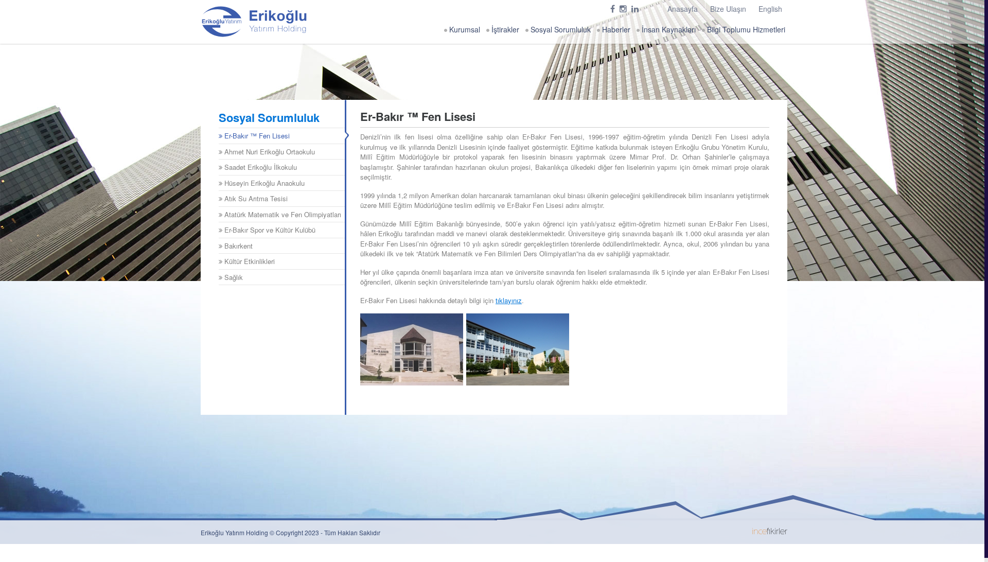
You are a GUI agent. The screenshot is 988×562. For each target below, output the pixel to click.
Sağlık (232, 277)
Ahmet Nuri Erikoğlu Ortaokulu (268, 151)
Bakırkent (237, 246)
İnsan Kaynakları (668, 29)
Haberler (615, 29)
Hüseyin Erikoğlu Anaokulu (263, 183)
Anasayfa (682, 9)
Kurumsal (463, 29)
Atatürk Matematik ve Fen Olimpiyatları (281, 214)
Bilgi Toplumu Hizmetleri (745, 29)
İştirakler (504, 29)
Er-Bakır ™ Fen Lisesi (256, 135)
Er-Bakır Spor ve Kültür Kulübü (268, 230)
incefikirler (769, 532)
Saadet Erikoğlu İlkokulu (259, 167)
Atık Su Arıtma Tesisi (255, 198)
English (770, 9)
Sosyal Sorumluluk (559, 29)
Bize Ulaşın (728, 9)
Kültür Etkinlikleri (248, 261)
